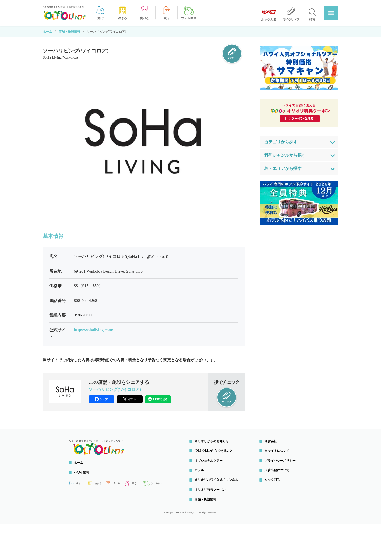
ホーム (47, 31)
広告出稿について (277, 470)
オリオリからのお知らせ (212, 441)
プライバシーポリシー (280, 460)
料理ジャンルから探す (285, 155)
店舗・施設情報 (69, 31)
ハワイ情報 (81, 472)
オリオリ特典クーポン (210, 489)
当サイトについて (277, 451)
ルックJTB (272, 480)
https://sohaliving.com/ (93, 330)
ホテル (199, 470)
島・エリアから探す (283, 168)
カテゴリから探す (281, 142)
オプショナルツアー (209, 460)
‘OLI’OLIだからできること (214, 451)
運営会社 (271, 441)
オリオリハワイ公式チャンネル (216, 480)
